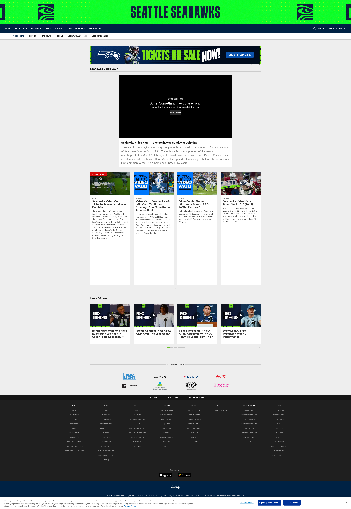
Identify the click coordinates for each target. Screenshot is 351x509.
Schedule (221, 406)
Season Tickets (278, 415)
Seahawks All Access (137, 419)
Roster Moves (106, 442)
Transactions (74, 437)
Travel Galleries (166, 419)
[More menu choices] (100, 28)
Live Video (137, 446)
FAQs (249, 442)
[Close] (347, 503)
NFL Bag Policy (248, 437)
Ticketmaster (279, 451)
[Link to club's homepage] (7, 28)
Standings (74, 424)
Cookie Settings (247, 502)
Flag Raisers (166, 442)
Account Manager (278, 455)
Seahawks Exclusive (136, 428)
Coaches (74, 419)
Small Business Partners (74, 446)
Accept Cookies (292, 502)
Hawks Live (194, 433)
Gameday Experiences (249, 433)
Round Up (106, 415)
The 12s (166, 446)
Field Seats (279, 433)
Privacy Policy (130, 506)
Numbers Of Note (106, 428)
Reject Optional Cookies (269, 502)
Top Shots (166, 424)
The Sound (137, 415)
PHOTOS (166, 406)
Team (74, 406)
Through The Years (166, 415)
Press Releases (106, 437)
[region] (175, 503)
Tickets (279, 406)
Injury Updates (106, 419)
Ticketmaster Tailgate (249, 424)
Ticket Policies (279, 442)
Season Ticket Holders (279, 446)
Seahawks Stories (193, 428)
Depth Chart (74, 415)
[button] (175, 112)
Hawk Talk (193, 437)
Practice (166, 433)
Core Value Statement (74, 442)
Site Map (106, 460)
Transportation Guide (249, 415)
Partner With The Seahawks (74, 451)
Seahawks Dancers (166, 437)
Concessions (249, 428)
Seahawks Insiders (194, 419)
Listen (193, 406)
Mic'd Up (137, 424)
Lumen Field (248, 410)
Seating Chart (279, 437)
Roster (74, 410)
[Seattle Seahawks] (175, 487)
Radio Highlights (194, 410)
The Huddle (194, 442)
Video (136, 406)
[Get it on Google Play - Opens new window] (184, 476)
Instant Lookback (106, 424)
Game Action (166, 428)
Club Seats (279, 428)
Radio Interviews (194, 415)
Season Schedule (220, 410)
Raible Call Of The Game (137, 433)
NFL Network (136, 442)
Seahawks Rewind (193, 424)
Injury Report (74, 433)
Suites (279, 424)
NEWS (106, 406)
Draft (106, 410)
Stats (74, 428)
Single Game (279, 410)
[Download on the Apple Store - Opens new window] (166, 475)
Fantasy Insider (106, 446)
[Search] (314, 28)
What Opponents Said (106, 455)
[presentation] (260, 289)
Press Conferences (137, 437)
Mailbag (106, 433)
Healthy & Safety (249, 419)
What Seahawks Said (106, 451)
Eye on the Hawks (166, 410)
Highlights (137, 410)
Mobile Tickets (279, 419)
